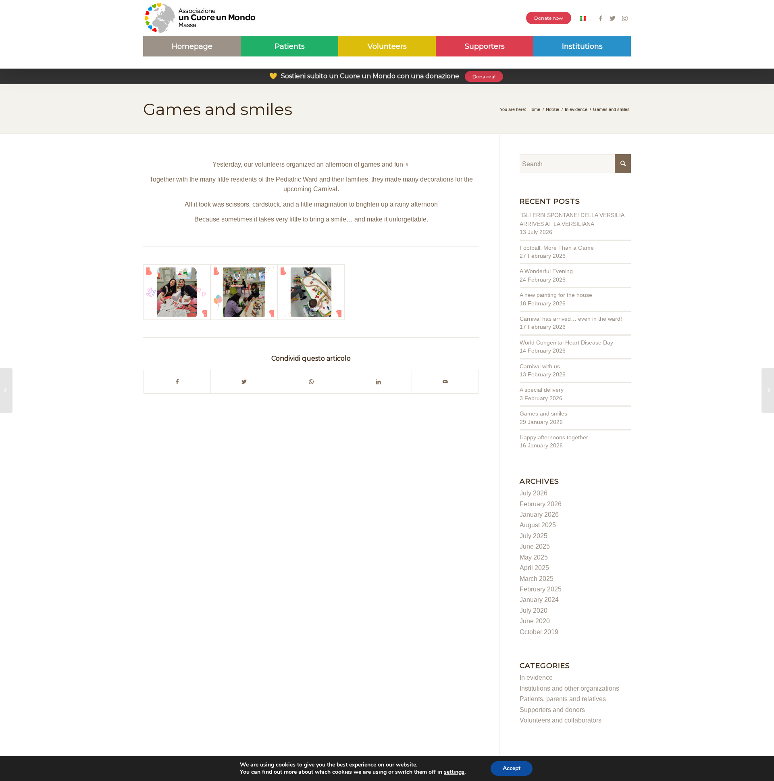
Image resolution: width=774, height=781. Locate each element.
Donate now (548, 18)
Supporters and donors (552, 709)
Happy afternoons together (554, 437)
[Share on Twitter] (244, 381)
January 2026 (539, 514)
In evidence (536, 677)
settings (454, 772)
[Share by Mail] (445, 381)
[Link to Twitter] (612, 18)
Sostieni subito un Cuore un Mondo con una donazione (382, 76)
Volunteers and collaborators (560, 720)
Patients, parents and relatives (563, 698)
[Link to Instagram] (625, 18)
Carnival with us (540, 366)
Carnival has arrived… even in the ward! (571, 318)
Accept (511, 768)
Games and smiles (217, 109)
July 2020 (533, 610)
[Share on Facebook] (177, 381)
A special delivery (542, 389)
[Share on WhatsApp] (311, 381)
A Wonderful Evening (546, 271)
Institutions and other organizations (569, 688)
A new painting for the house (556, 295)
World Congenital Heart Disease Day (566, 342)
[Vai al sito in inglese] (583, 19)
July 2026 (533, 493)
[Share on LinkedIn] (378, 381)
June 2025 (535, 546)
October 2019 (539, 632)
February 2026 (541, 504)
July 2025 (533, 535)
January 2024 (539, 599)
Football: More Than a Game (557, 247)
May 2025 (534, 557)
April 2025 (534, 567)
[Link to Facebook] (600, 18)
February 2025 (541, 589)
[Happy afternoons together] (6, 390)
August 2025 (538, 525)
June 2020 (535, 621)
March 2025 (536, 578)
